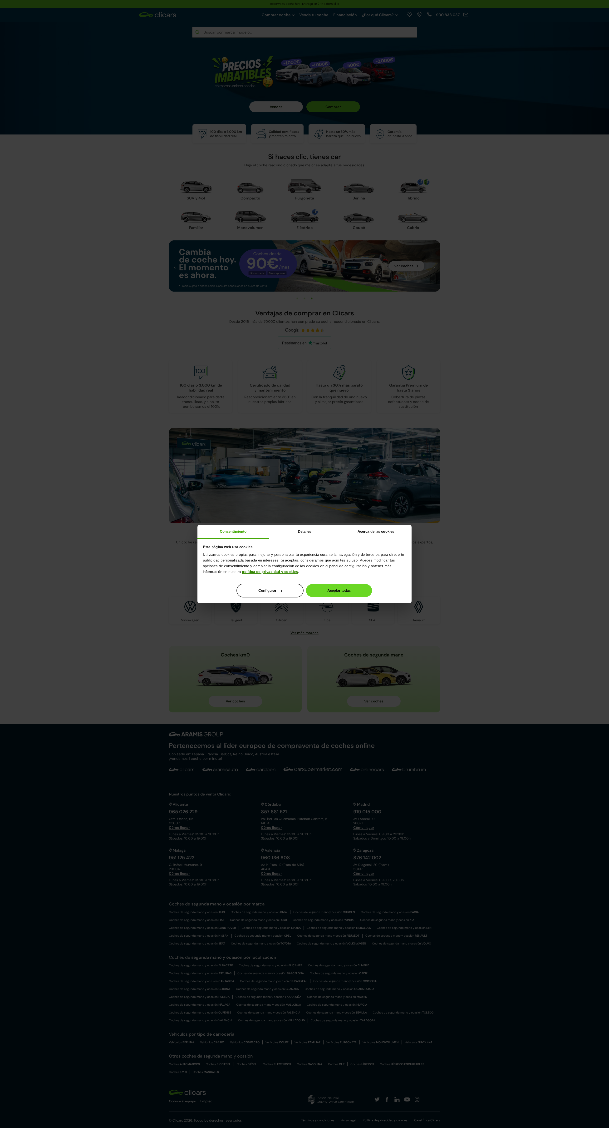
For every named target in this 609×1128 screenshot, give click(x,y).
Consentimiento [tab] (233, 531)
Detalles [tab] (304, 531)
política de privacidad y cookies (270, 572)
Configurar (267, 590)
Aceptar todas (339, 590)
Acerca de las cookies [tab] (376, 531)
